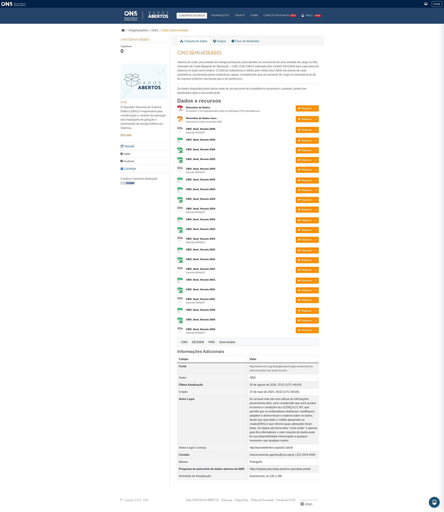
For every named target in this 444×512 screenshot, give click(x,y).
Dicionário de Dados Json (201, 118)
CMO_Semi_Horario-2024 (200, 189)
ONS (154, 30)
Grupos (240, 15)
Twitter (127, 153)
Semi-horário (227, 342)
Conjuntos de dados (192, 15)
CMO (184, 342)
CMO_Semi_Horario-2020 (200, 309)
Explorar (307, 108)
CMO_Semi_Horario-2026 (200, 129)
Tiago (309, 15)
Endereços (227, 500)
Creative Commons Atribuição (139, 178)
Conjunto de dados (195, 41)
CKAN (306, 504)
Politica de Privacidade (263, 500)
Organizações (220, 15)
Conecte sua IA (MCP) (279, 15)
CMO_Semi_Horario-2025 (200, 159)
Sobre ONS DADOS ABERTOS (202, 500)
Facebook (128, 161)
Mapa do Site (241, 500)
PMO (211, 342)
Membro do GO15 (286, 500)
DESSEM (198, 342)
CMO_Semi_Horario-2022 (200, 249)
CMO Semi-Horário (175, 30)
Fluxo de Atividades (246, 41)
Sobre (254, 15)
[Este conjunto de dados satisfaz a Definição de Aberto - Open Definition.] (127, 182)
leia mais (126, 134)
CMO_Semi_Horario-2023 (200, 219)
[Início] (123, 30)
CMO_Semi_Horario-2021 (200, 279)
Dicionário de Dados (198, 107)
